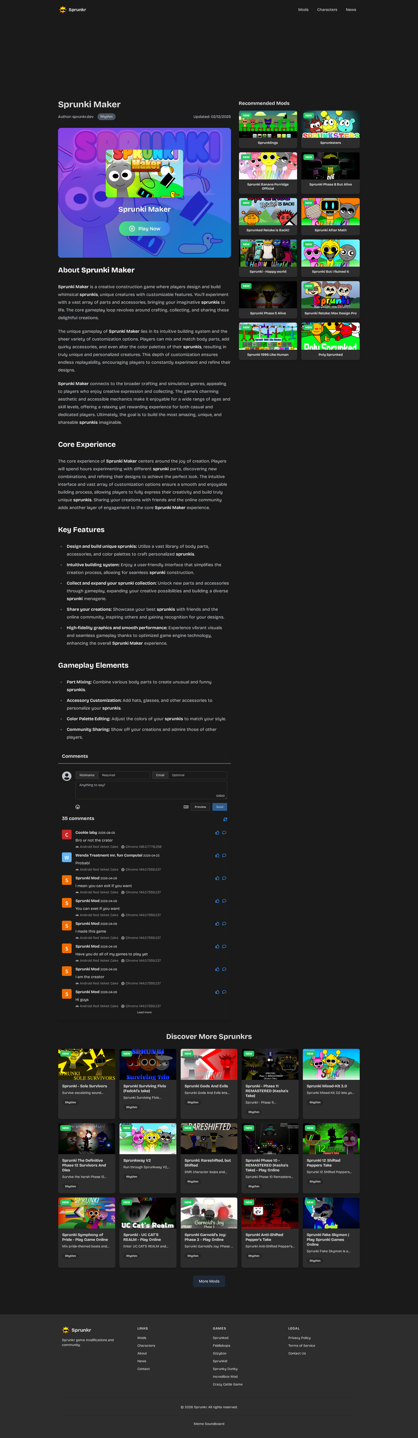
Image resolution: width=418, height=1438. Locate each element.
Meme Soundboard (209, 1424)
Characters (146, 1346)
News (141, 1361)
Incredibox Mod (225, 1377)
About (142, 1353)
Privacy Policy (299, 1338)
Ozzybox (219, 1353)
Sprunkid (220, 1361)
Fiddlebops (221, 1346)
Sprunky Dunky (225, 1369)
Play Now (149, 229)
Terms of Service (301, 1346)
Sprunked (220, 1338)
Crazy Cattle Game (228, 1384)
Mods (141, 1338)
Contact (143, 1369)
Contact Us (297, 1353)
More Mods (209, 1281)
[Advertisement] (209, 53)
